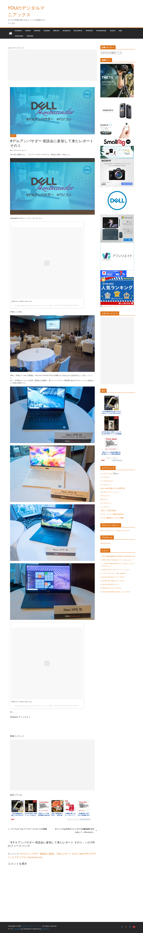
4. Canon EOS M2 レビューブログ (112, 577)
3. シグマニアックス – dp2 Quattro (112, 573)
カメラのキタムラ (106, 481)
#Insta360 (19, 36)
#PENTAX (89, 31)
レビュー (13, 136)
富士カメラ (104, 499)
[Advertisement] (52, 65)
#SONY (27, 31)
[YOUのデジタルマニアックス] (10, 33)
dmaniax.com (105, 543)
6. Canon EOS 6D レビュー (110, 584)
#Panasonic (101, 31)
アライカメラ (105, 496)
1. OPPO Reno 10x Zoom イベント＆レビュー (116, 560)
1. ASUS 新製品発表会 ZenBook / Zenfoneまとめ (117, 556)
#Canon (18, 31)
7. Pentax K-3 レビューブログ (110, 588)
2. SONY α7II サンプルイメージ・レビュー (115, 570)
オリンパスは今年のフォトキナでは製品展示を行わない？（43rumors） (74, 830)
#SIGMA (47, 31)
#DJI (120, 31)
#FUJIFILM (66, 31)
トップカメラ (105, 507)
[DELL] (52, 159)
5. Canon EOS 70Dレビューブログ (112, 581)
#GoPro (30, 36)
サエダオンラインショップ (109, 492)
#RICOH (56, 31)
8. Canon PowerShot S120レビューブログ (115, 592)
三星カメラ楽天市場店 (108, 510)
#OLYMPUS (78, 31)
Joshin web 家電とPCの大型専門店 (112, 488)
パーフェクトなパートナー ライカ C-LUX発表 (29, 829)
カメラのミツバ (105, 485)
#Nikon (37, 31)
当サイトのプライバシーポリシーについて (115, 530)
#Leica (112, 31)
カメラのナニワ (105, 503)
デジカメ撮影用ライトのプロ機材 (112, 518)
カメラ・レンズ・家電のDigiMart (112, 514)
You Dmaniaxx (20, 305)
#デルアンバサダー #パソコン (22, 301)
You (25, 150)
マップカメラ (105, 477)
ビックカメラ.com (106, 473)
